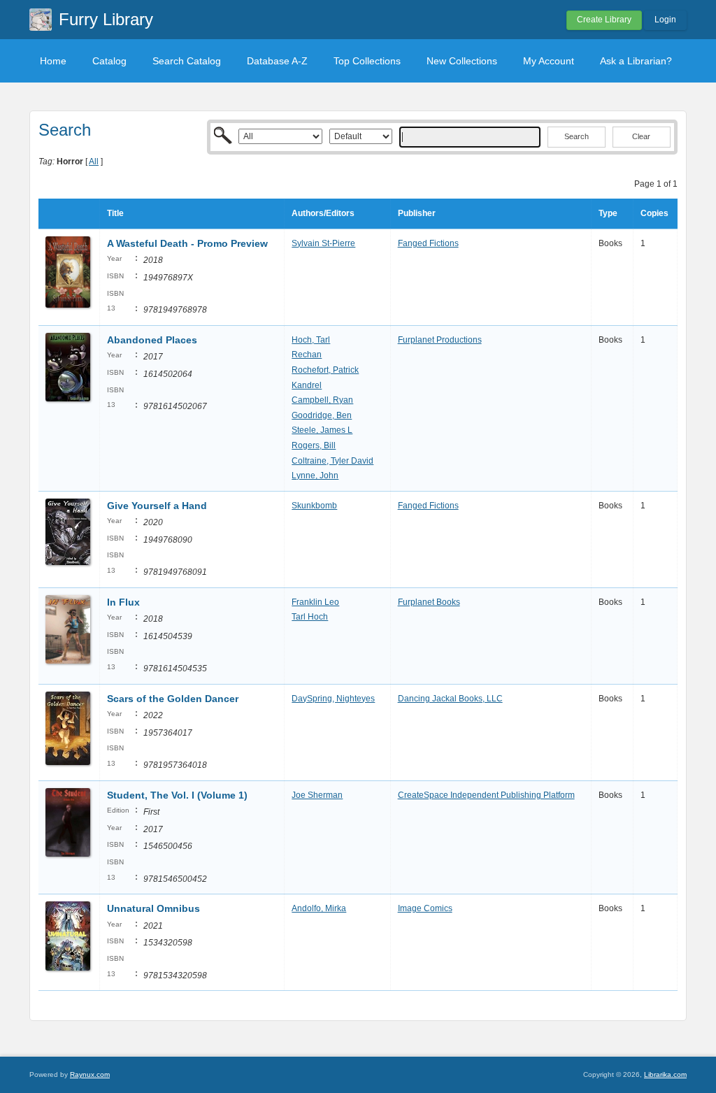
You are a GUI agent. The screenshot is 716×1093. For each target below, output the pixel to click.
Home (53, 60)
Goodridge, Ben (322, 415)
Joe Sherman (317, 795)
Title (115, 213)
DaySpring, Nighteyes (333, 698)
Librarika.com (665, 1074)
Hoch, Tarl (311, 340)
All (94, 161)
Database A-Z (277, 60)
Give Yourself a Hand (157, 505)
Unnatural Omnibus (153, 908)
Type (608, 213)
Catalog (109, 60)
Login (665, 19)
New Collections (462, 60)
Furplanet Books (429, 602)
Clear (641, 136)
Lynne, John (315, 475)
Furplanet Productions (440, 340)
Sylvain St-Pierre (323, 243)
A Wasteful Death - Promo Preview (187, 243)
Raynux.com (90, 1074)
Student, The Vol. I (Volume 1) (177, 795)
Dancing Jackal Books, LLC (450, 698)
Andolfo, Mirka (319, 908)
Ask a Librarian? (636, 60)
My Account (548, 60)
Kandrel (307, 385)
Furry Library (106, 19)
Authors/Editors (323, 213)
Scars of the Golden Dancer (172, 698)
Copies (654, 213)
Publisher (417, 213)
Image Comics (425, 908)
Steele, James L (322, 430)
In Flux (123, 602)
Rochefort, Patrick (325, 370)
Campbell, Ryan (322, 400)
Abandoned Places (152, 339)
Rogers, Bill (314, 445)
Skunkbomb (314, 505)
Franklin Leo (315, 602)
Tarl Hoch (310, 617)
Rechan (307, 354)
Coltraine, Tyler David (332, 461)
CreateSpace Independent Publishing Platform (486, 795)
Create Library (604, 19)
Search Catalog (186, 60)
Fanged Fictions (428, 243)
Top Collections (367, 60)
